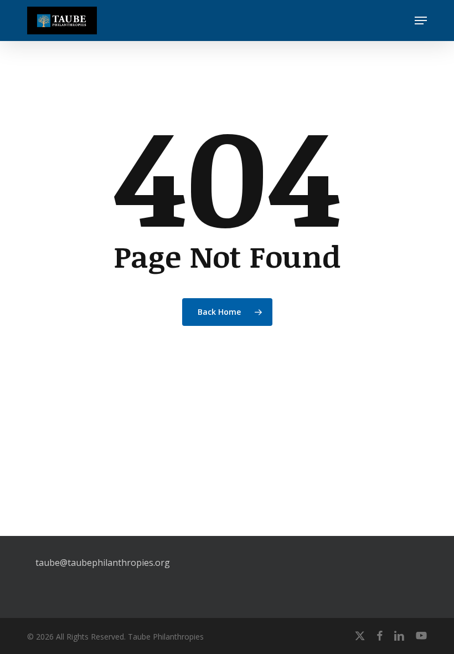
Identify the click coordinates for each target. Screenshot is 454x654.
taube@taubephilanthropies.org (102, 562)
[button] (421, 20)
